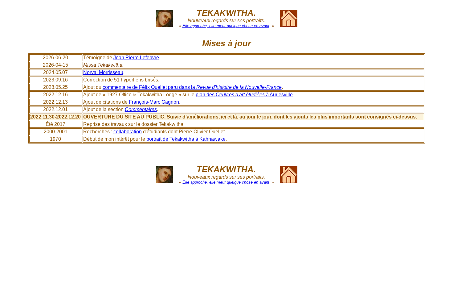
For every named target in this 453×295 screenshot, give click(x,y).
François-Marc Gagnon (154, 102)
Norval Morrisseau (103, 72)
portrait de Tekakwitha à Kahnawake (186, 139)
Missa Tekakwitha (102, 65)
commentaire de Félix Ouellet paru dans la (192, 87)
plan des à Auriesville (244, 94)
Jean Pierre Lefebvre (136, 57)
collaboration (127, 131)
